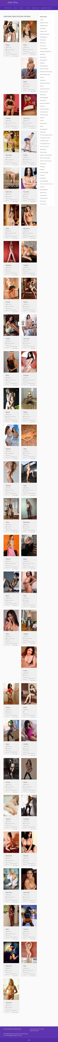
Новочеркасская (44, 112)
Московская (43, 100)
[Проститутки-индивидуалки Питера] (11, 3)
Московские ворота (45, 103)
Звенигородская (44, 65)
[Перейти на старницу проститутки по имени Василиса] (29, 215)
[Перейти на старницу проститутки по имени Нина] (11, 215)
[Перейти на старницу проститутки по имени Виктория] (11, 141)
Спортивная (43, 178)
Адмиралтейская (44, 22)
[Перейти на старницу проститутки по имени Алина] (11, 694)
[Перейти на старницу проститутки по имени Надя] (11, 730)
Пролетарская (43, 152)
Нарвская (42, 106)
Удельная (42, 186)
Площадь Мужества (45, 143)
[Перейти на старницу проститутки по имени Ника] (11, 362)
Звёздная (42, 63)
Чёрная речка (43, 195)
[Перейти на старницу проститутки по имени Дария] (11, 398)
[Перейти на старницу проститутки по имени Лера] (29, 435)
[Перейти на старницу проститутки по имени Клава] (29, 141)
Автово (41, 19)
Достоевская (43, 57)
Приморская (43, 149)
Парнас (42, 126)
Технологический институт (46, 184)
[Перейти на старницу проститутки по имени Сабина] (29, 915)
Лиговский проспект (45, 89)
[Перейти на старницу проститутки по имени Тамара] (29, 251)
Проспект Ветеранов (45, 158)
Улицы (42, 1029)
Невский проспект (44, 109)
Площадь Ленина (44, 140)
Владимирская (43, 37)
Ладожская (42, 80)
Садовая (42, 169)
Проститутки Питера (34, 1030)
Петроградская (43, 129)
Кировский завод (44, 68)
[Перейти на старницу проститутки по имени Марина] (11, 435)
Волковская (43, 40)
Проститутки (8, 8)
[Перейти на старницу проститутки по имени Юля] (29, 952)
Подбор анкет (35, 8)
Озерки (42, 120)
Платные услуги (33, 1029)
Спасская (42, 175)
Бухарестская (43, 31)
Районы (21, 8)
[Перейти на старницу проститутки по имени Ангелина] (11, 989)
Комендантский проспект (46, 71)
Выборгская (43, 42)
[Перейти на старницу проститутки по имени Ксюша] (11, 288)
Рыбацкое (42, 166)
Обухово (42, 117)
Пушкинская (43, 163)
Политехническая (44, 146)
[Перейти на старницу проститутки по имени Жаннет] (11, 545)
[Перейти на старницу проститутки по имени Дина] (11, 582)
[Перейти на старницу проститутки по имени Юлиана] (29, 362)
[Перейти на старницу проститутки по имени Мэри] (29, 694)
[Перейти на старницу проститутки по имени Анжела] (29, 730)
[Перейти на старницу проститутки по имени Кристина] (11, 178)
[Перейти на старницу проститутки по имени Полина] (11, 105)
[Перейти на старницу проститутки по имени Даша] (29, 68)
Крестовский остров (45, 74)
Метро (15, 8)
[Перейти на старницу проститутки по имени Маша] (29, 769)
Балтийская (43, 28)
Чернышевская (43, 198)
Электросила (43, 204)
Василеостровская (44, 34)
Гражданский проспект (45, 51)
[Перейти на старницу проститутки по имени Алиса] (29, 657)
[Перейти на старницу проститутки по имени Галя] (29, 472)
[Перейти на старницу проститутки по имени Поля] (11, 508)
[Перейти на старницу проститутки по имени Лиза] (11, 620)
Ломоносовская (44, 91)
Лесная (42, 86)
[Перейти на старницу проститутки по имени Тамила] (11, 805)
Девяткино (42, 54)
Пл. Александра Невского (46, 135)
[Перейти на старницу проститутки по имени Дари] (11, 915)
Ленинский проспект (45, 83)
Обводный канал (44, 114)
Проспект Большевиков (46, 155)
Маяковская (43, 94)
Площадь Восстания (45, 137)
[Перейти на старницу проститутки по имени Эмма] (11, 31)
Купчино (42, 77)
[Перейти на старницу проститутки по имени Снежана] (29, 805)
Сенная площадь (44, 172)
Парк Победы (43, 123)
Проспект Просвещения (46, 161)
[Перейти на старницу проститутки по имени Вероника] (29, 508)
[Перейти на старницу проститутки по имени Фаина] (29, 288)
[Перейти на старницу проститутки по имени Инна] (29, 31)
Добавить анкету (47, 8)
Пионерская (43, 132)
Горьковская (43, 45)
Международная (44, 97)
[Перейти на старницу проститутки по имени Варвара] (11, 251)
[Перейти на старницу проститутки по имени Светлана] (29, 105)
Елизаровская (43, 60)
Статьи (39, 1029)
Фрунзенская (43, 192)
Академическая (44, 25)
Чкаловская (43, 201)
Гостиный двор (43, 48)
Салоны (28, 8)
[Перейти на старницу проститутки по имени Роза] (29, 582)
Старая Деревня (44, 181)
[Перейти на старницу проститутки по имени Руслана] (29, 178)
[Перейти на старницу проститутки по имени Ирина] (29, 398)
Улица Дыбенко (44, 189)
